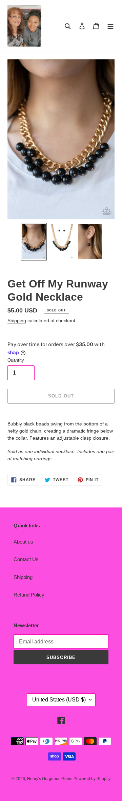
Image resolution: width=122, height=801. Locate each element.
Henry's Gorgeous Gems (49, 778)
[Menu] (110, 26)
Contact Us (26, 559)
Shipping (16, 320)
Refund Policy (29, 595)
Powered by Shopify (92, 778)
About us (23, 542)
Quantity (15, 360)
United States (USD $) (59, 699)
